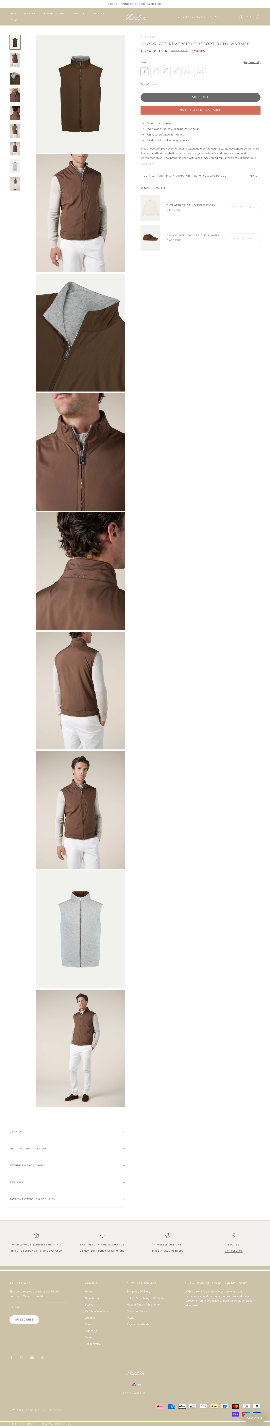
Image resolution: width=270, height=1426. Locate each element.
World (79, 13)
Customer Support (138, 1311)
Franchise (91, 1331)
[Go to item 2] (15, 60)
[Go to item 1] (15, 42)
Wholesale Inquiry (96, 1311)
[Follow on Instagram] (22, 1358)
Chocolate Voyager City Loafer (193, 235)
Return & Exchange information (146, 1298)
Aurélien (148, 37)
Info (13, 19)
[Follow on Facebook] (11, 1358)
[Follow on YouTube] (32, 1358)
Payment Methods (138, 1324)
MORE (254, 175)
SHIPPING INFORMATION (174, 175)
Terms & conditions (22, 1424)
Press (88, 1324)
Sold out (200, 97)
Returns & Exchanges (210, 175)
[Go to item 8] (15, 166)
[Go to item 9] (15, 184)
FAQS (130, 1318)
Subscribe (24, 1320)
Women (30, 13)
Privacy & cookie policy (56, 1424)
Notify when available (200, 110)
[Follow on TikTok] (42, 1358)
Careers (90, 1318)
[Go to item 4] (15, 95)
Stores (99, 13)
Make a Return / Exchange (143, 1304)
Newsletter (92, 1298)
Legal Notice (93, 1344)
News (88, 1337)
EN (216, 16)
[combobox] (222, 17)
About (89, 1291)
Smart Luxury (55, 13)
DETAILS (148, 175)
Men (12, 13)
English (56, 1410)
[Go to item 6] (15, 131)
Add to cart (243, 207)
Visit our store (234, 1251)
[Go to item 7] (15, 148)
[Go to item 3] (15, 78)
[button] (255, 1417)
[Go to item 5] (15, 113)
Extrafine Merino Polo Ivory (191, 205)
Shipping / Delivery (138, 1291)
